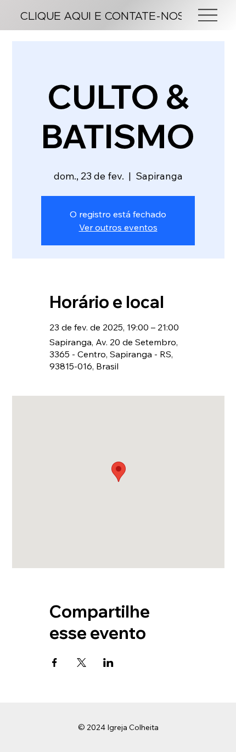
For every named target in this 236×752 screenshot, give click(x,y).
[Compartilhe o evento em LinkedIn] (108, 662)
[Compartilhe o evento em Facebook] (54, 662)
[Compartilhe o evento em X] (81, 662)
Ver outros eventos (118, 227)
